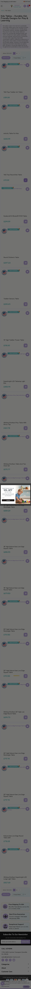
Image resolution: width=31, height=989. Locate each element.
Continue (8, 500)
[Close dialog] (29, 486)
